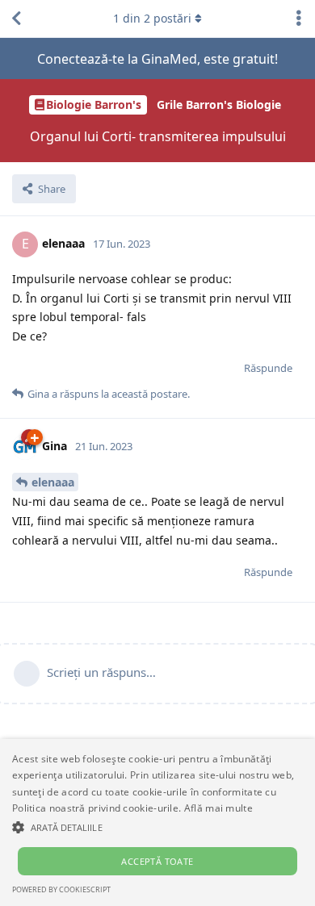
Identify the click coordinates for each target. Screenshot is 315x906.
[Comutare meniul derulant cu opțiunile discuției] (299, 18)
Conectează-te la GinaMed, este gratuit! (157, 59)
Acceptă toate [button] (157, 861)
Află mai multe (218, 808)
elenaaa (53, 482)
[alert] (157, 822)
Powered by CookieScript (61, 889)
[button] (157, 827)
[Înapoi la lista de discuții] (16, 18)
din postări (152, 18)
